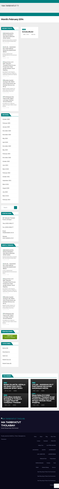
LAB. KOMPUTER (41, 454)
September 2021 (7, 180)
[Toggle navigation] (56, 14)
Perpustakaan (53, 458)
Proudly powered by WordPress (7, 436)
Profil (55, 463)
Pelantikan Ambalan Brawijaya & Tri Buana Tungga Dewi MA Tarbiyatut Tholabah (13, 399)
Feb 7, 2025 (36, 390)
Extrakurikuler (27, 32)
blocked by (10, 336)
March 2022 (6, 169)
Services (54, 467)
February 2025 (6, 123)
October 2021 (6, 176)
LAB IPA (43, 449)
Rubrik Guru (6, 359)
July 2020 (5, 192)
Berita (4, 348)
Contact (38, 441)
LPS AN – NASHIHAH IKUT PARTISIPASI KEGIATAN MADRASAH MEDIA (10, 55)
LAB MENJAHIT (52, 449)
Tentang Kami (53, 485)
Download (5, 352)
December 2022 (7, 157)
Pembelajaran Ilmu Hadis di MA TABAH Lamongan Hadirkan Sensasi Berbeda (9, 105)
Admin (15, 390)
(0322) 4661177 (9, 223)
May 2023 (5, 150)
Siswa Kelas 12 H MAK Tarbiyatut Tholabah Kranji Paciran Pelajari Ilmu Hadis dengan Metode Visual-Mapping (10, 73)
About (41, 436)
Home (35, 436)
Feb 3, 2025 (7, 405)
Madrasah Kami (43, 458)
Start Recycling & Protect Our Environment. (46, 471)
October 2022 (6, 161)
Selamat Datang (45, 467)
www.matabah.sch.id (8, 238)
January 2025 (6, 127)
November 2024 (7, 134)
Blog (47, 436)
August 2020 (6, 188)
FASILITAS (53, 441)
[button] (51, 14)
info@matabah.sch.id (8, 232)
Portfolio (48, 463)
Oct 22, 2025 (8, 390)
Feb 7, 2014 (26, 34)
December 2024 (7, 130)
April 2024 (5, 142)
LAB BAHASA (35, 449)
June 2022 (5, 165)
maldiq (33, 34)
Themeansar (3, 439)
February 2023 (6, 153)
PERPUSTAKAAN (39, 463)
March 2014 (6, 195)
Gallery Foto (40, 445)
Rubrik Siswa (6, 363)
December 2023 (7, 146)
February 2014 (6, 199)
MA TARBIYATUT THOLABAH (9, 7)
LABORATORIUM (52, 454)
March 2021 (6, 184)
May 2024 (5, 138)
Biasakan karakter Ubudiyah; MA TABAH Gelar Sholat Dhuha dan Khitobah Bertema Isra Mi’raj (9, 90)
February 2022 (6, 172)
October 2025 (6, 119)
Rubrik (37, 467)
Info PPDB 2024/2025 (51, 445)
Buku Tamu (53, 436)
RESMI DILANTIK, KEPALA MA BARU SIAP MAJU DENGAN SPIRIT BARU (14, 386)
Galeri (4, 355)
